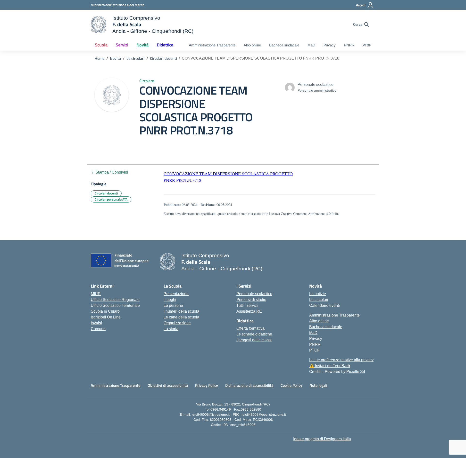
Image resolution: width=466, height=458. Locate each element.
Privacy (330, 45)
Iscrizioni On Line (106, 317)
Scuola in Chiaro (105, 311)
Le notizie (317, 294)
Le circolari (318, 300)
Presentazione (176, 294)
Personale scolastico (254, 294)
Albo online (252, 45)
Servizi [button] (122, 45)
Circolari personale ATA (111, 199)
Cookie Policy (291, 385)
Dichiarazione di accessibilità (249, 385)
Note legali (318, 385)
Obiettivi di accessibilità (168, 385)
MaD (311, 45)
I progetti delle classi (254, 340)
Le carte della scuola (181, 317)
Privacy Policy (206, 385)
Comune (98, 329)
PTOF (367, 45)
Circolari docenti (106, 193)
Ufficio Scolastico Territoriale (115, 305)
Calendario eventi (324, 305)
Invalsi (96, 323)
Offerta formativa (250, 328)
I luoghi (170, 300)
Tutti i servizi (247, 305)
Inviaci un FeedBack (329, 366)
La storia (171, 329)
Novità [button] (142, 45)
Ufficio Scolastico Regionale (115, 300)
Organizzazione (177, 323)
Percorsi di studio (251, 300)
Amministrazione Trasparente (212, 45)
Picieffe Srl (355, 372)
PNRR (349, 45)
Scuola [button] (101, 45)
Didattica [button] (165, 45)
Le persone (173, 305)
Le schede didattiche (254, 334)
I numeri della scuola (181, 311)
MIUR (96, 294)
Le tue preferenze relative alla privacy (341, 360)
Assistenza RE (249, 311)
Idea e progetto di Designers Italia (322, 439)
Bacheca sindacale (284, 45)
